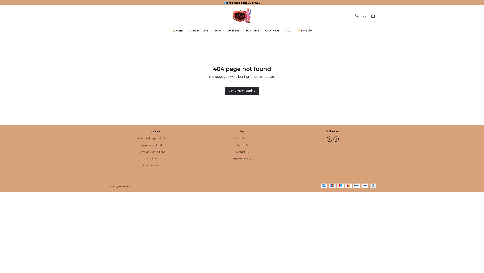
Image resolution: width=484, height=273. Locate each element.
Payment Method (151, 145)
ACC (288, 30)
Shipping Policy (242, 158)
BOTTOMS (252, 30)
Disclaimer (151, 158)
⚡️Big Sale (305, 30)
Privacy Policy (151, 165)
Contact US (242, 152)
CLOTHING (272, 30)
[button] (357, 16)
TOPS (218, 30)
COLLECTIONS (199, 30)
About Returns (242, 138)
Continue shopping (242, 91)
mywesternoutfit (122, 186)
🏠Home (178, 30)
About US (242, 145)
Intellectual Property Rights (151, 138)
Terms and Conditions (151, 152)
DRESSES (233, 30)
